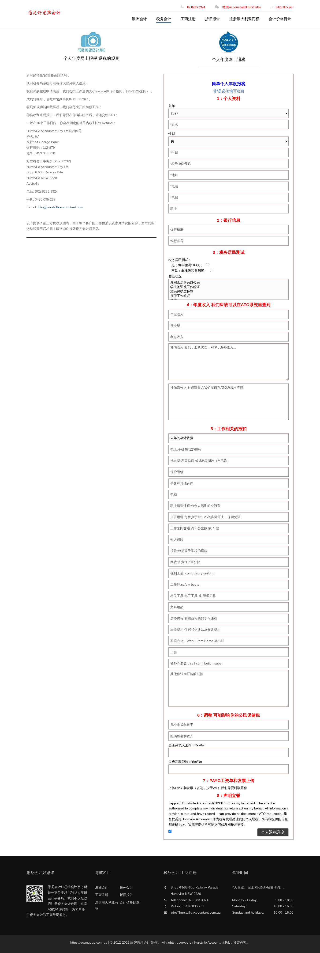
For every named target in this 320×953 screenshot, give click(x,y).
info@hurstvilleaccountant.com (60, 207)
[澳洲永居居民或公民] (228, 283)
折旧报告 (212, 18)
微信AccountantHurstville (241, 7)
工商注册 (188, 18)
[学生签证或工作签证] (228, 287)
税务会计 (163, 18)
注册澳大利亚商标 (244, 18)
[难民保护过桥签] (228, 291)
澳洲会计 (139, 18)
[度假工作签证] (228, 296)
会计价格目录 (280, 18)
